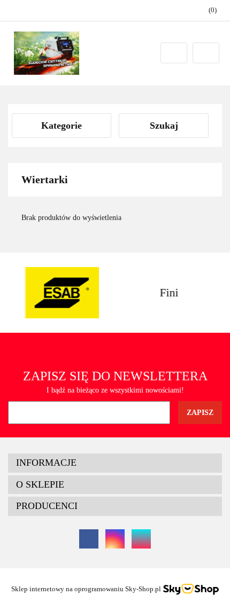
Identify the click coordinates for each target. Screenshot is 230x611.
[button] (115, 463)
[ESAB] (61, 293)
